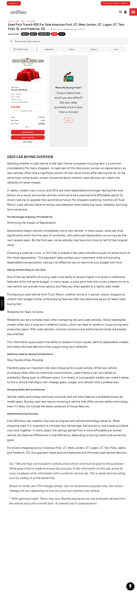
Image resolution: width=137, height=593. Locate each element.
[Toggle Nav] (133, 12)
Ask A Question (27, 132)
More (26, 127)
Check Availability (27, 137)
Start (68, 120)
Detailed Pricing (26, 111)
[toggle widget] (130, 586)
